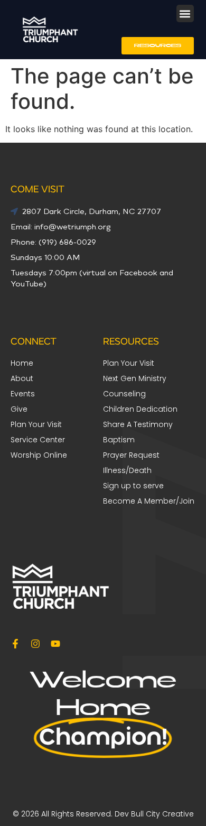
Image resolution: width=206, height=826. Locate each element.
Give (19, 409)
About (22, 378)
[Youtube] (55, 643)
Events (23, 393)
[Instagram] (35, 643)
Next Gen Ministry (134, 378)
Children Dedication (140, 409)
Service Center (38, 439)
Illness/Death (127, 470)
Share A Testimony (138, 424)
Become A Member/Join (148, 501)
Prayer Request (131, 455)
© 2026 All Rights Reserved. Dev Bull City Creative (103, 814)
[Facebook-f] (15, 643)
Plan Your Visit (128, 363)
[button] (185, 13)
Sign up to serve (133, 485)
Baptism (119, 439)
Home (22, 363)
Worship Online (39, 455)
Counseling (124, 393)
